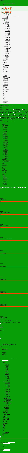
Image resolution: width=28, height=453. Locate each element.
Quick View (1, 198)
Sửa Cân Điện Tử (5, 102)
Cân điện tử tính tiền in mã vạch (6, 161)
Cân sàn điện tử (5, 29)
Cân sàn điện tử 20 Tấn (7, 34)
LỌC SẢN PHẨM (2, 121)
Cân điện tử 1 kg (6, 16)
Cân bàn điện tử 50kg (7, 24)
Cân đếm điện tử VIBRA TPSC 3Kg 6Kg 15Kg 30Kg (6, 238)
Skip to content (2, 0)
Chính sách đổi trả (4, 353)
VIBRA (4, 428)
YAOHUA (4, 94)
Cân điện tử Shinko (7, 53)
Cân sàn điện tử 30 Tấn (7, 35)
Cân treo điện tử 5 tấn (7, 42)
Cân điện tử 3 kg (5, 130)
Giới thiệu (3, 74)
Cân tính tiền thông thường (8, 47)
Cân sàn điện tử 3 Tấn (5, 144)
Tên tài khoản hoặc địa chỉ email (4, 442)
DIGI (3, 93)
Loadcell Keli (6, 57)
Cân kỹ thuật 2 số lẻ (7, 15)
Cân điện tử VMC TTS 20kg (3, 304)
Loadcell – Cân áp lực (5, 55)
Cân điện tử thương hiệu (6, 49)
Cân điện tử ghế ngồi (5, 79)
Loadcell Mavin (6, 58)
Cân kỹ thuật (4, 86)
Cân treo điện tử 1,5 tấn (7, 40)
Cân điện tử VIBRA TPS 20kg (3, 317)
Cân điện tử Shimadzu (7, 52)
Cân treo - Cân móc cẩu (4, 148)
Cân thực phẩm (5, 69)
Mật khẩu (1, 443)
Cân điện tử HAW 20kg (2, 291)
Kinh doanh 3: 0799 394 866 (5, 349)
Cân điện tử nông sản (5, 66)
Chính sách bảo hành (4, 352)
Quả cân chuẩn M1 (5, 184)
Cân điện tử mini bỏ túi (5, 67)
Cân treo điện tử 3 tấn (7, 41)
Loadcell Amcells (7, 56)
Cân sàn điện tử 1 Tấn (7, 30)
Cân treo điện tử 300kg (7, 38)
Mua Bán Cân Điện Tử (5, 433)
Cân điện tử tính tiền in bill (7, 48)
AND (3, 430)
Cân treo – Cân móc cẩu (6, 89)
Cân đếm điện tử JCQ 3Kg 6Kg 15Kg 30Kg (5, 212)
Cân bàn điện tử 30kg (7, 23)
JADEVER (4, 97)
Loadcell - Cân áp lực (4, 170)
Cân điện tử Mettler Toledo (8, 51)
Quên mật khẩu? (2, 446)
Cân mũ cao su (5, 68)
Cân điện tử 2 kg (6, 17)
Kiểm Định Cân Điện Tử (5, 101)
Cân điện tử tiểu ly (5, 60)
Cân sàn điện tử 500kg (5, 142)
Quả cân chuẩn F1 (7, 65)
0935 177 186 (5, 343)
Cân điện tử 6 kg (6, 19)
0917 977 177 (9, 343)
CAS (3, 95)
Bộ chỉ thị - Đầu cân (4, 169)
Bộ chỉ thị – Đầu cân (5, 70)
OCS (3, 98)
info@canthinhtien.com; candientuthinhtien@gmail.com (9, 344)
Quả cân (4, 64)
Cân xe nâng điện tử (5, 62)
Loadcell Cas (4, 171)
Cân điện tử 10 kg (7, 372)
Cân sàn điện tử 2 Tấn (7, 31)
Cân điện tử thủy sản (5, 83)
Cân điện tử (3, 174)
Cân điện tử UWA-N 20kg (3, 278)
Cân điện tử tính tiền (5, 46)
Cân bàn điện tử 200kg (5, 139)
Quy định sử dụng (4, 354)
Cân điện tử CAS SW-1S (3, 199)
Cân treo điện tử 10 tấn (5, 155)
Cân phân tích (4, 11)
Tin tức (3, 103)
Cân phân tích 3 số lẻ (7, 12)
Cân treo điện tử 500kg (5, 151)
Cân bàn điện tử (5, 75)
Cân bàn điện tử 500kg (7, 28)
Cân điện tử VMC (6, 54)
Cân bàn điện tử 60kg (5, 137)
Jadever (4, 176)
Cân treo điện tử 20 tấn (7, 44)
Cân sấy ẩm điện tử (5, 59)
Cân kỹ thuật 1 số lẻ (7, 14)
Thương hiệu (3, 424)
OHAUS (4, 426)
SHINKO (4, 99)
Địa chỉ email (2, 449)
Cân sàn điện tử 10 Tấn (7, 33)
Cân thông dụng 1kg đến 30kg (6, 77)
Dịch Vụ (3, 100)
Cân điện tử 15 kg (7, 20)
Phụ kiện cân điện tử (5, 71)
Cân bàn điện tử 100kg (7, 25)
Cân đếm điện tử (5, 61)
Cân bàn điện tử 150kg (7, 26)
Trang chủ (3, 73)
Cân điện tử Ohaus (5, 179)
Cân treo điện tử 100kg (7, 37)
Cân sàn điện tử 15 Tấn (5, 146)
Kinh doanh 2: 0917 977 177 (5, 348)
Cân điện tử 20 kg (7, 21)
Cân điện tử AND (5, 177)
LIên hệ (3, 435)
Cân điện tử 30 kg (7, 22)
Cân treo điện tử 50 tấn (7, 45)
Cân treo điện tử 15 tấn (7, 43)
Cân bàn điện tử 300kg (7, 27)
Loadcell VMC (4, 173)
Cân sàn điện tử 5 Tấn (7, 32)
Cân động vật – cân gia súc (6, 63)
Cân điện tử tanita (5, 181)
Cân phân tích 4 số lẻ (7, 13)
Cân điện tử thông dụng (5, 105)
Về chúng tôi (3, 362)
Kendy (4, 175)
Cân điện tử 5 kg (6, 18)
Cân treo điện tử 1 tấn (7, 39)
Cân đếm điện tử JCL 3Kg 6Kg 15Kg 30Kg (5, 225)
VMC (3, 96)
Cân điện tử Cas (6, 50)
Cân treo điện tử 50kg (7, 36)
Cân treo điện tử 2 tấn (5, 153)
